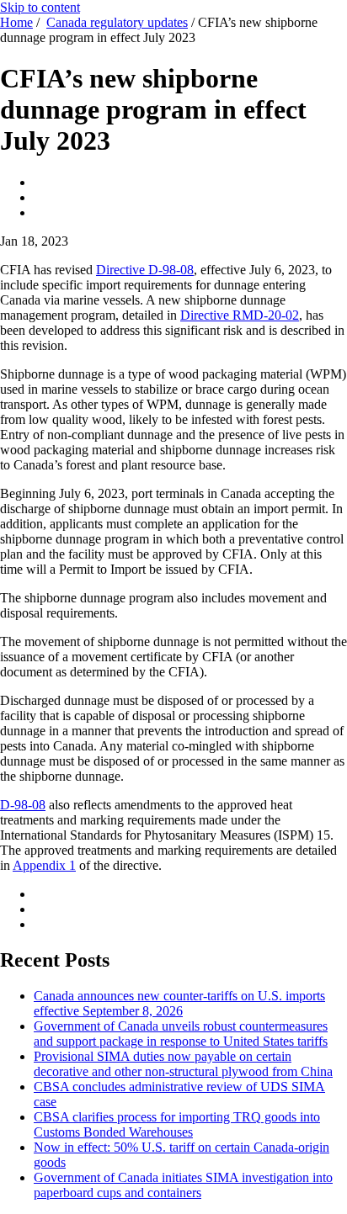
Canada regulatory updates (117, 22)
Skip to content (40, 7)
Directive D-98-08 (145, 269)
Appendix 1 (44, 865)
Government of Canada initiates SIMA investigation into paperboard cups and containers (183, 1185)
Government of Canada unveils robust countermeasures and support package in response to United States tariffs (181, 1033)
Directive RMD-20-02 (239, 315)
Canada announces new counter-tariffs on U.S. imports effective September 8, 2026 (179, 1003)
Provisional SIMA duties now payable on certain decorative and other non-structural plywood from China (183, 1064)
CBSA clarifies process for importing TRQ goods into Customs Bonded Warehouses (177, 1124)
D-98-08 (22, 805)
